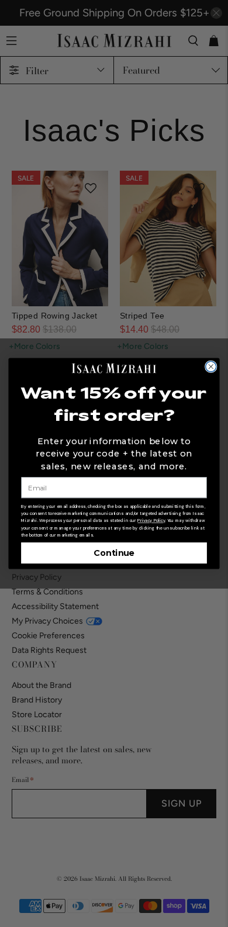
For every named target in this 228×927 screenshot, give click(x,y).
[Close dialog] (211, 366)
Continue (114, 553)
